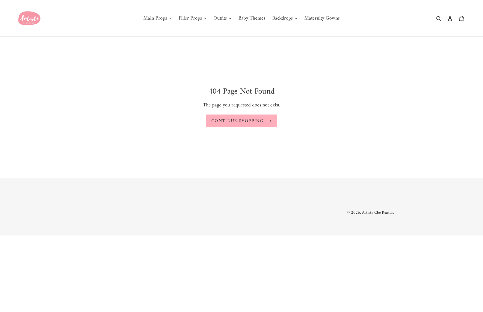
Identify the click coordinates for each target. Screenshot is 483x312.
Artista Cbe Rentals (378, 212)
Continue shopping (237, 121)
